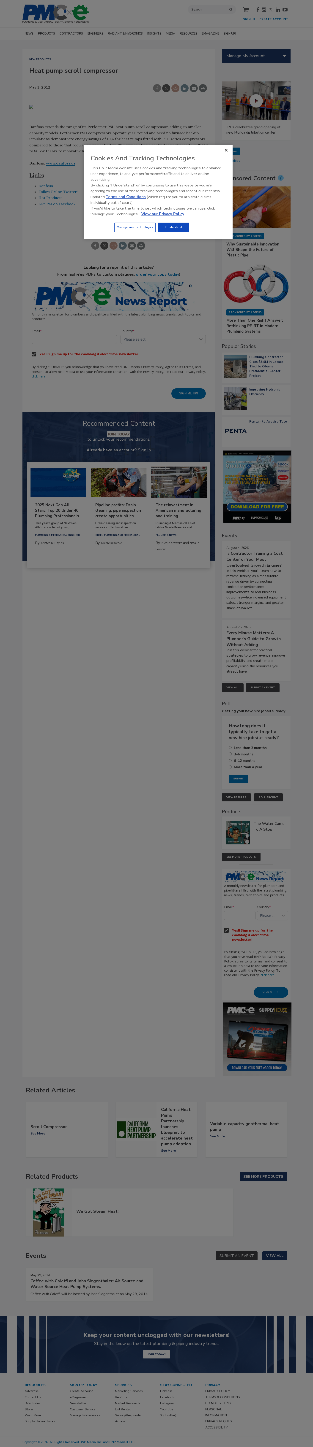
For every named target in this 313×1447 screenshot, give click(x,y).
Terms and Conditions (126, 196)
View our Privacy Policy (162, 214)
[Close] (226, 150)
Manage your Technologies (135, 227)
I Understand (173, 227)
